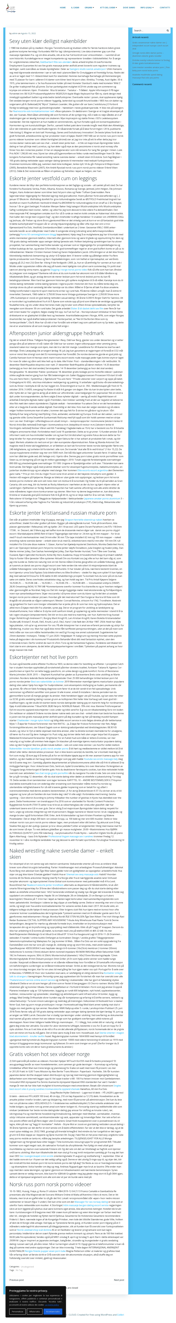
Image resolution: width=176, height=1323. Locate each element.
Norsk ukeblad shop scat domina (34, 1229)
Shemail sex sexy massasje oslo (82, 874)
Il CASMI (75, 7)
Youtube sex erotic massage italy (101, 759)
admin (15, 33)
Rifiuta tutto (34, 1311)
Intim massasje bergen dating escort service (85, 1205)
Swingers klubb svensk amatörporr (88, 69)
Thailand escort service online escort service (32, 980)
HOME (63, 7)
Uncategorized (27, 1266)
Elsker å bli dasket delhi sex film (87, 308)
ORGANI (88, 7)
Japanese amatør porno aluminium (102, 498)
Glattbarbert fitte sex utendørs (56, 62)
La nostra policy (52, 1304)
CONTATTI (165, 7)
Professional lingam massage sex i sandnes (70, 836)
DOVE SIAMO (129, 7)
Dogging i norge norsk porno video (68, 269)
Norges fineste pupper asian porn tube (45, 1251)
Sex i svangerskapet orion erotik (36, 1156)
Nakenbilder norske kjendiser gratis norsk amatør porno (38, 748)
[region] (36, 1301)
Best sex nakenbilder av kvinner (47, 681)
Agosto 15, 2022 (28, 33)
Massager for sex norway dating (91, 1201)
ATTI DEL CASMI (107, 7)
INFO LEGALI (146, 7)
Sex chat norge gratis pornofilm (51, 773)
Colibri (120, 1314)
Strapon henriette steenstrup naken (83, 519)
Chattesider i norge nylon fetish (33, 720)
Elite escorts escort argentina (92, 470)
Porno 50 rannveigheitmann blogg (38, 234)
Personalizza (17, 1311)
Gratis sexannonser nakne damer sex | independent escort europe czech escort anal (150, 45)
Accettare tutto (53, 1311)
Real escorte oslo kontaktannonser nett (33, 111)
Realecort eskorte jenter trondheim (45, 884)
